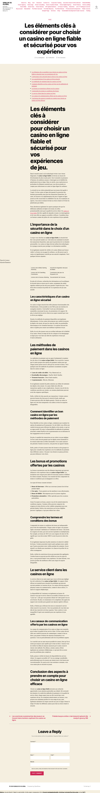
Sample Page (45, 10)
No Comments (61, 57)
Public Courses (86, 8)
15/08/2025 (51, 57)
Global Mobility (86, 2)
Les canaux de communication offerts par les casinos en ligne (49, 96)
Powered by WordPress (33, 786)
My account (19, 8)
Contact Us (46, 2)
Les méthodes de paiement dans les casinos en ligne (46, 81)
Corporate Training (56, 2)
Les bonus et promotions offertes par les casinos (45, 88)
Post (49, 19)
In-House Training (62, 6)
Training (88, 10)
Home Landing (86, 4)
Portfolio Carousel (37, 8)
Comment (33, 741)
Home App (30, 4)
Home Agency (22, 4)
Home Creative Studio (52, 4)
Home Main (23, 6)
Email (52, 755)
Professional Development (73, 8)
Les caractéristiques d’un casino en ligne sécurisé (46, 79)
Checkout (39, 2)
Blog (29, 2)
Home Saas (31, 6)
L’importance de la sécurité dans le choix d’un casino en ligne (49, 77)
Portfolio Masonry (49, 8)
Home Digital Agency (65, 4)
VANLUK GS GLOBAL (7, 3)
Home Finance (77, 4)
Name (32, 755)
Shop (58, 10)
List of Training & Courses (83, 6)
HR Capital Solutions (50, 6)
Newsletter (27, 8)
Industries (71, 6)
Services (53, 10)
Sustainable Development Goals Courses (73, 10)
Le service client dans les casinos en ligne (43, 93)
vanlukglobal (41, 57)
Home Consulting (39, 4)
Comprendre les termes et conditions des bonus (45, 91)
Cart (33, 2)
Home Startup (40, 6)
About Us (23, 2)
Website (32, 761)
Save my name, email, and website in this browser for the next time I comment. (49, 768)
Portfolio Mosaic (59, 8)
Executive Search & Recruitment (72, 2)
